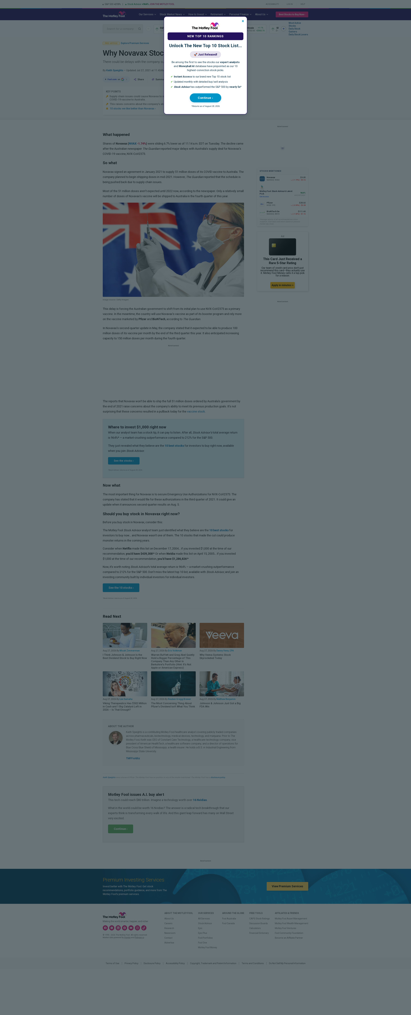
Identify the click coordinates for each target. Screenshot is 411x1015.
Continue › (205, 98)
